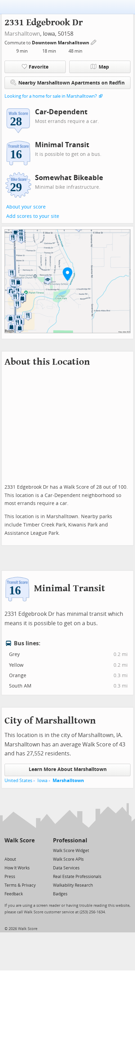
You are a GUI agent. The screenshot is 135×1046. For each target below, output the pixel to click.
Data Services (66, 868)
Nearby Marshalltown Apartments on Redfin (71, 83)
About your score (26, 207)
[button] (67, 274)
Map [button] (104, 67)
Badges (60, 894)
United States (18, 780)
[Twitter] (8, 850)
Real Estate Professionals (77, 876)
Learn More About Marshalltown (68, 769)
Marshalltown (22, 33)
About (10, 859)
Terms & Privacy (20, 885)
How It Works (17, 868)
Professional (70, 840)
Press (9, 876)
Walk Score (19, 840)
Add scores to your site (32, 216)
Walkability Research (73, 885)
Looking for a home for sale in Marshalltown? (50, 96)
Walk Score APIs (68, 859)
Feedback (13, 894)
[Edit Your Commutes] (93, 41)
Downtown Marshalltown (61, 42)
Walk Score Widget (71, 850)
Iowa (42, 780)
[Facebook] (19, 850)
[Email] (30, 850)
